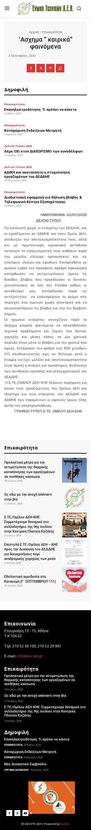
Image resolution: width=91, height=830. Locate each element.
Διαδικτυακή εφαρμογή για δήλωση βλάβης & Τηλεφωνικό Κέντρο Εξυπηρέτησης (43, 199)
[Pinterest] (50, 68)
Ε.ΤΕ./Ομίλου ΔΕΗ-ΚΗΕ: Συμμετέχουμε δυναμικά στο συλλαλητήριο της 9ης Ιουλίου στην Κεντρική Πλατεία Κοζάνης (45, 711)
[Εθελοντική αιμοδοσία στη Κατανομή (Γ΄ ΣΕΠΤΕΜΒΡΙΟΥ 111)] (74, 579)
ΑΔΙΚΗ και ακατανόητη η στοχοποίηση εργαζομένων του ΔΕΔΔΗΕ (37, 174)
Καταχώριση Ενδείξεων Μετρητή (33, 130)
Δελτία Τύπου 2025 (18, 146)
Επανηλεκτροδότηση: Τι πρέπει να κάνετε (40, 109)
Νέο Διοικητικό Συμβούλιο (25, 764)
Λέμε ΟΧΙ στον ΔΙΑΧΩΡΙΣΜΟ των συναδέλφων (43, 151)
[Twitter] (40, 68)
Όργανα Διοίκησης (16, 770)
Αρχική (34, 32)
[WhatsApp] (60, 68)
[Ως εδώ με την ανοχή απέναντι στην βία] (74, 497)
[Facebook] (31, 68)
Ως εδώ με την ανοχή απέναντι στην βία (35, 696)
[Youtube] (25, 813)
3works (65, 824)
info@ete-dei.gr (30, 655)
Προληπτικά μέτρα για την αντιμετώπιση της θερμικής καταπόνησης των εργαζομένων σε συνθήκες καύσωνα (39, 680)
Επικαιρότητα (52, 32)
